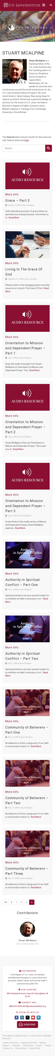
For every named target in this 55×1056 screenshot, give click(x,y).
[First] (5, 902)
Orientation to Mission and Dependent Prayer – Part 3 (25, 506)
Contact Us (8, 1048)
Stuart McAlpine (28, 940)
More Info (11, 194)
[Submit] (48, 148)
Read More (14, 217)
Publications (28, 1045)
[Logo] (22, 5)
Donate (48, 1045)
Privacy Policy (21, 1048)
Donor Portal (35, 1048)
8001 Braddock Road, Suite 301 (21, 993)
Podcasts (16, 1045)
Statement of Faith (29, 1043)
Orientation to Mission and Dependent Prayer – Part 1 (25, 348)
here (26, 140)
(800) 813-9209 (15, 1006)
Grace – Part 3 (17, 200)
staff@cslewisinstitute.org (34, 1006)
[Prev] (11, 902)
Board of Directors (10, 1043)
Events (39, 1045)
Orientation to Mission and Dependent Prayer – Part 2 (25, 427)
